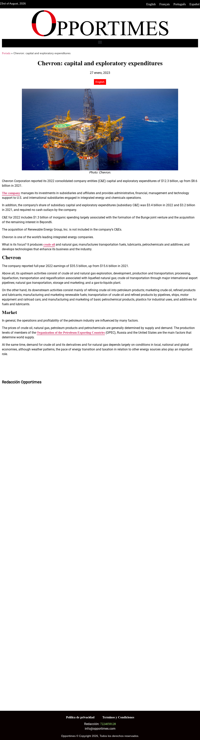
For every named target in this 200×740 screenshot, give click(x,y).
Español (194, 4)
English (151, 4)
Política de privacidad (80, 717)
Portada (6, 53)
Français (164, 4)
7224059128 (108, 724)
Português (179, 4)
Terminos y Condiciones (118, 717)
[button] (100, 42)
